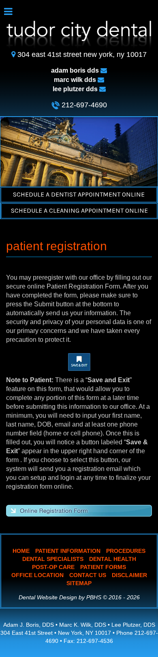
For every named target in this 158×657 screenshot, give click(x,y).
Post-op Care (53, 567)
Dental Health (112, 559)
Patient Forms (103, 567)
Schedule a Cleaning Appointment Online (79, 210)
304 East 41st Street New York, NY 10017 (82, 54)
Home (21, 551)
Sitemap (79, 583)
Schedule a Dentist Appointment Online (79, 194)
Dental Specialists (52, 559)
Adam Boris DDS (75, 70)
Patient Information (67, 551)
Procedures (125, 551)
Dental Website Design (48, 597)
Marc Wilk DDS (76, 79)
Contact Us (87, 575)
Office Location (37, 575)
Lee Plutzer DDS (76, 89)
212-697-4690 (83, 105)
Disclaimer (129, 575)
